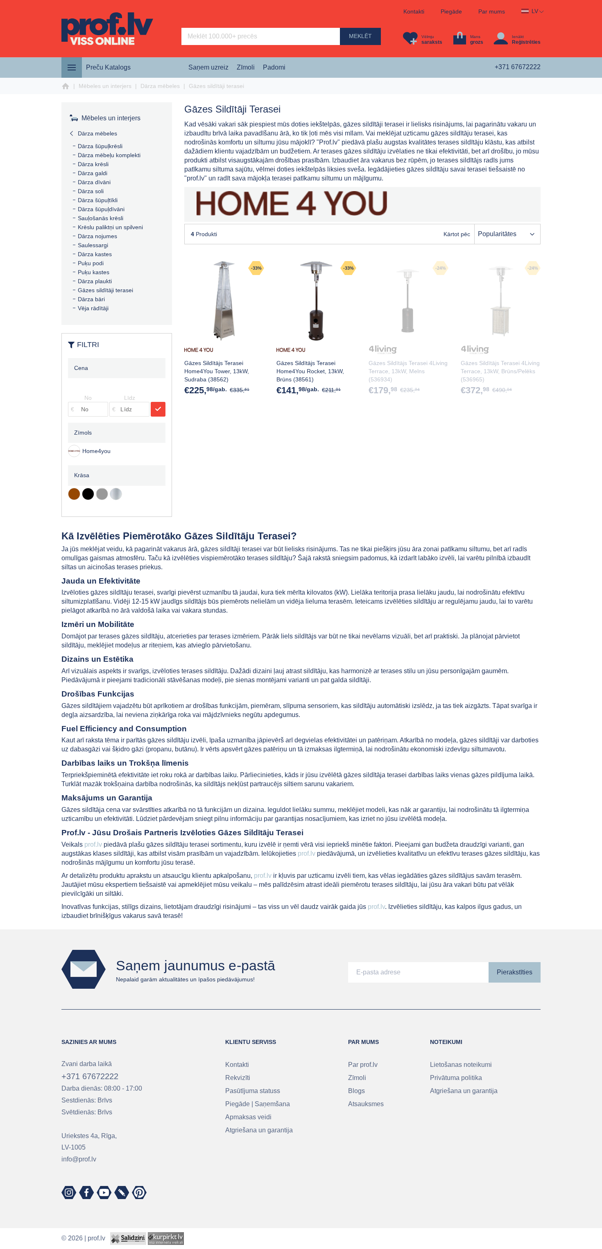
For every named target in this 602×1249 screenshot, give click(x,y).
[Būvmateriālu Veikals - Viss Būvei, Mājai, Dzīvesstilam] (107, 28)
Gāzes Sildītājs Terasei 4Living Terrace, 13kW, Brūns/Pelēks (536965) (500, 371)
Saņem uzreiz (208, 67)
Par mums (491, 11)
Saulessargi (93, 245)
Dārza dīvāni (94, 182)
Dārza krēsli (93, 164)
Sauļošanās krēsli (100, 218)
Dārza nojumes (97, 236)
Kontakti (413, 11)
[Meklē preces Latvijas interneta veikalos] (166, 1238)
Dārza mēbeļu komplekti (109, 155)
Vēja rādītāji (93, 308)
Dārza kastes (95, 254)
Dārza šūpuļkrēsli (100, 146)
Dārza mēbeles (160, 86)
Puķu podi (91, 263)
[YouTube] (104, 1192)
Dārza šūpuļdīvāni (101, 209)
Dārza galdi (92, 173)
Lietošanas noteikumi (461, 1064)
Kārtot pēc (457, 234)
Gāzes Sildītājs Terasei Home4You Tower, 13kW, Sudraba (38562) (216, 371)
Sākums (65, 86)
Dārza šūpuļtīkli (98, 200)
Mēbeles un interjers (105, 86)
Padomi (274, 67)
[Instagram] (68, 1192)
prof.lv (93, 844)
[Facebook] (86, 1192)
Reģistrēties (526, 42)
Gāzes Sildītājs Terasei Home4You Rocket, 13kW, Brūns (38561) (310, 371)
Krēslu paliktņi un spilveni (110, 227)
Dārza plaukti (95, 281)
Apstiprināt (158, 409)
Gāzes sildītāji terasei (105, 290)
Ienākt (518, 36)
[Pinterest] (139, 1192)
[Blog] (121, 1192)
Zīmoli (246, 67)
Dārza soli (91, 191)
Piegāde (451, 11)
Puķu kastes (93, 272)
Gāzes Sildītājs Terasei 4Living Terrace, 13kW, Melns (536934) (408, 371)
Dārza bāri (91, 299)
